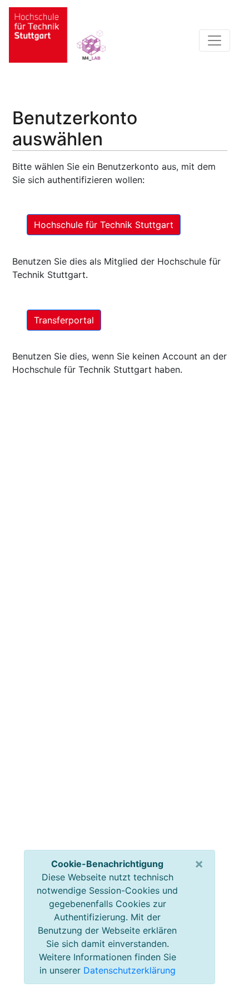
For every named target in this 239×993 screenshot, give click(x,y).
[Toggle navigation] (214, 40)
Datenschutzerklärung (129, 970)
